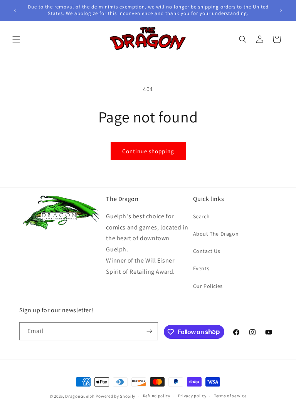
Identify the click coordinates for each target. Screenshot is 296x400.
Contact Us (206, 251)
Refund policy (156, 395)
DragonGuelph (79, 396)
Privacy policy (192, 395)
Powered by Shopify (115, 396)
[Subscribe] (149, 331)
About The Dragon (216, 233)
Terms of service (230, 395)
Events (201, 268)
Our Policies (208, 286)
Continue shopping (148, 151)
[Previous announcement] (15, 10)
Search (201, 216)
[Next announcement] (280, 10)
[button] (16, 39)
